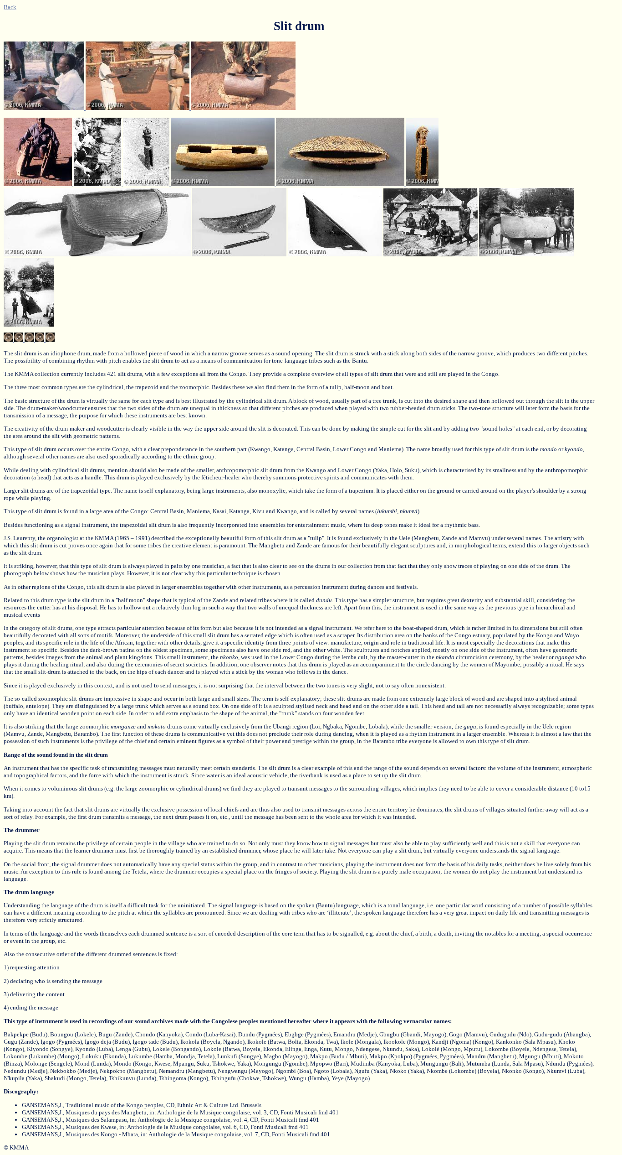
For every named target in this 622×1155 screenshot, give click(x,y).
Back (10, 7)
